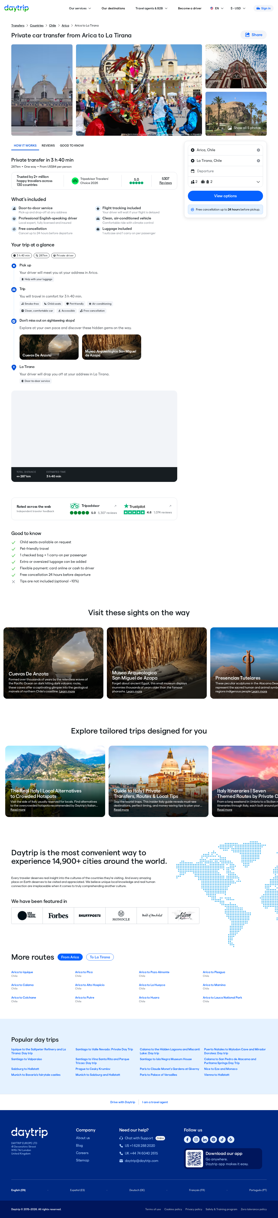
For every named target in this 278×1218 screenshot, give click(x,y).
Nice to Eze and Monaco (220, 1069)
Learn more (67, 691)
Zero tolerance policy (254, 1209)
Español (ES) (77, 1190)
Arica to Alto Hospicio (89, 985)
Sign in (266, 8)
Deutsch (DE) (137, 1190)
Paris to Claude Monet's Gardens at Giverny (169, 1069)
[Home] (16, 8)
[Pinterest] (213, 1139)
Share (257, 35)
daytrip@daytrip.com (141, 1161)
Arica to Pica (84, 972)
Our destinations (113, 8)
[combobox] (225, 150)
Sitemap (82, 1160)
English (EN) (18, 1190)
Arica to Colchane (23, 997)
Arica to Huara (149, 997)
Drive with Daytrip (122, 1102)
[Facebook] (187, 1139)
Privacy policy (193, 1209)
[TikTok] (222, 1139)
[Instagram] (196, 1139)
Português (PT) (258, 1190)
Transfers (17, 25)
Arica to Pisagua (214, 972)
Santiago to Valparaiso (26, 1059)
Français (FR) (197, 1190)
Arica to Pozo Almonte (154, 972)
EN (217, 8)
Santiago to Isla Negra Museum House (166, 1059)
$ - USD (236, 8)
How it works (25, 145)
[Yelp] (230, 1139)
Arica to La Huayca (152, 985)
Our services (77, 8)
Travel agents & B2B (149, 8)
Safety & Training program (221, 1209)
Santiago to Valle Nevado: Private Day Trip (104, 1049)
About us (83, 1138)
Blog (79, 1145)
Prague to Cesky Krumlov (93, 1069)
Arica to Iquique (22, 972)
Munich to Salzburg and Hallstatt (98, 1074)
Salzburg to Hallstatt (25, 1069)
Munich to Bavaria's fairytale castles (35, 1074)
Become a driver (190, 8)
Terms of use (153, 1209)
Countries (36, 25)
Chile (52, 25)
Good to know (72, 145)
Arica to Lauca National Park (222, 997)
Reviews (48, 145)
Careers (82, 1153)
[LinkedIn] (204, 1139)
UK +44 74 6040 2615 (141, 1153)
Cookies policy (173, 1209)
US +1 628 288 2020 (140, 1146)
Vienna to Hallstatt (216, 1074)
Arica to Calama (22, 985)
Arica (65, 25)
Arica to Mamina (214, 985)
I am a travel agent (155, 1102)
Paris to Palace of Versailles (158, 1074)
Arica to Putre (84, 997)
